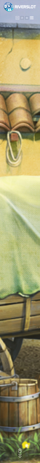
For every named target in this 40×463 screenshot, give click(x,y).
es (27, 18)
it (22, 18)
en (17, 18)
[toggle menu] (31, 17)
